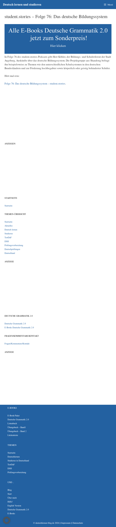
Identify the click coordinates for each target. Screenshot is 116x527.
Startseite (8, 205)
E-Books (11, 513)
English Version (14, 505)
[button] (6, 520)
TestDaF (8, 237)
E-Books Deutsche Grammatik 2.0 (19, 327)
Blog (10, 489)
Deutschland (10, 253)
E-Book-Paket (13, 415)
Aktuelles (9, 225)
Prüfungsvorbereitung (14, 245)
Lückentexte (13, 435)
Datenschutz (78, 522)
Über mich (12, 497)
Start (10, 493)
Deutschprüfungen (12, 249)
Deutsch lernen (11, 229)
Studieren (9, 233)
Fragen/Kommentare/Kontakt (17, 343)
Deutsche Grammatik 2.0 (15, 323)
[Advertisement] (58, 110)
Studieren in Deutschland (18, 460)
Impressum (66, 522)
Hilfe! (10, 501)
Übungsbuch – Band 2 (17, 431)
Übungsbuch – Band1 (17, 427)
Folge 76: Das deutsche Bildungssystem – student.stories (35, 83)
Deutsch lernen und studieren (22, 4)
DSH (7, 241)
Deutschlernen (14, 456)
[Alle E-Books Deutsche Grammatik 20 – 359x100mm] (58, 53)
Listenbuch (12, 423)
